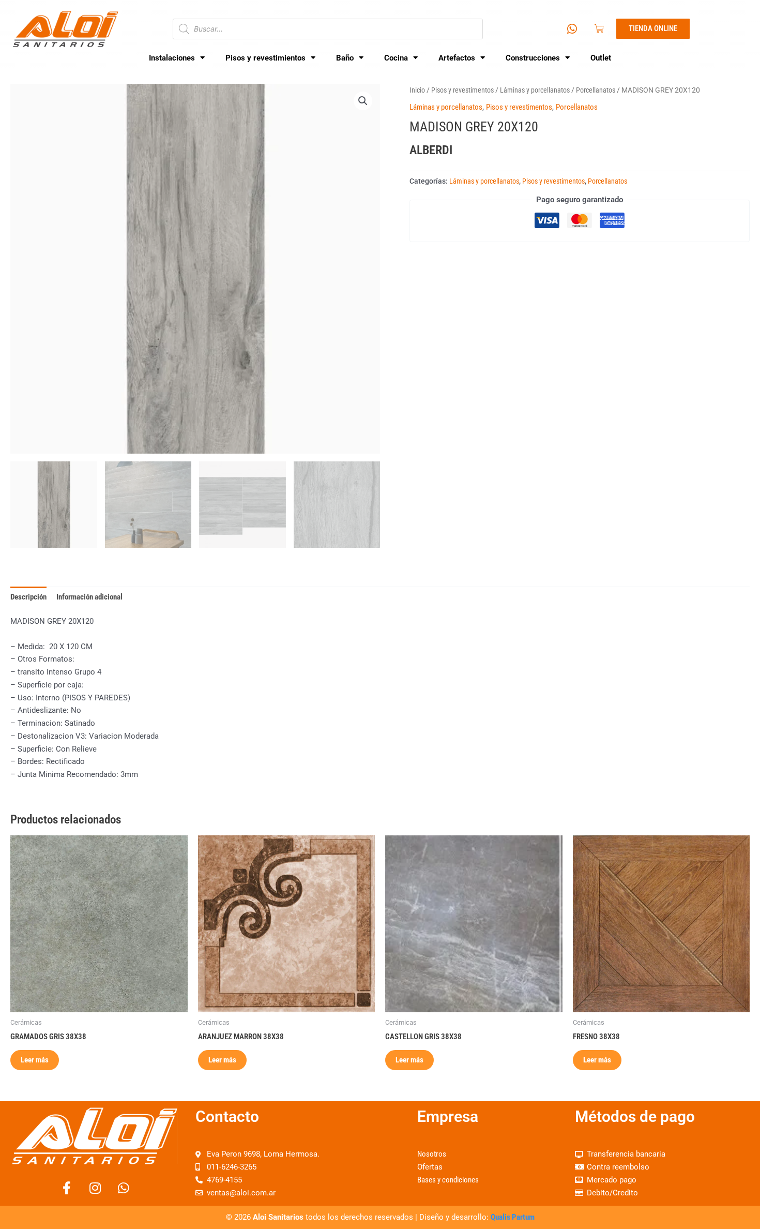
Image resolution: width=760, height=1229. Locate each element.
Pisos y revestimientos (265, 58)
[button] (363, 101)
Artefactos (456, 58)
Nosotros (431, 1154)
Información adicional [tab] (89, 597)
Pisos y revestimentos (462, 90)
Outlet (600, 58)
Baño (345, 58)
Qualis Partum (513, 1217)
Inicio (417, 90)
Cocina (396, 58)
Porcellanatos (595, 90)
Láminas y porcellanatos (535, 90)
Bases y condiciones (448, 1180)
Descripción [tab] (28, 597)
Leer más (35, 1060)
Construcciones (533, 58)
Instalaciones (172, 58)
